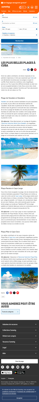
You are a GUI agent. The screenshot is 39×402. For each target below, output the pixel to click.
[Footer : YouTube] (17, 367)
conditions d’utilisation (9, 391)
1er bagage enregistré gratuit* (15, 3)
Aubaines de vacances (10, 324)
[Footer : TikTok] (27, 367)
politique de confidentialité (26, 391)
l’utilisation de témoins (9, 393)
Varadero (3, 101)
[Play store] (19, 372)
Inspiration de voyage (9, 57)
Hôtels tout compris (9, 336)
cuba (3, 297)
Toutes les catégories (7, 312)
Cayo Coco (12, 237)
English (3, 378)
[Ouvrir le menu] (36, 7)
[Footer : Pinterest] (22, 367)
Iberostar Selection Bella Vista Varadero (14, 123)
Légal (4, 347)
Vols (9, 11)
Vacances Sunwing (9, 342)
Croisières (32, 11)
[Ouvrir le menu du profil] (32, 7)
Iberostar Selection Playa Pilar (28, 257)
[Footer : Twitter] (12, 367)
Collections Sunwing (9, 330)
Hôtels (25, 11)
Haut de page (19, 361)
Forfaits (3, 11)
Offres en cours (16, 11)
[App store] (6, 372)
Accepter (19, 398)
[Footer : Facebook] (2, 367)
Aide (4, 353)
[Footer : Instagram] (7, 367)
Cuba (19, 57)
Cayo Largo (18, 196)
